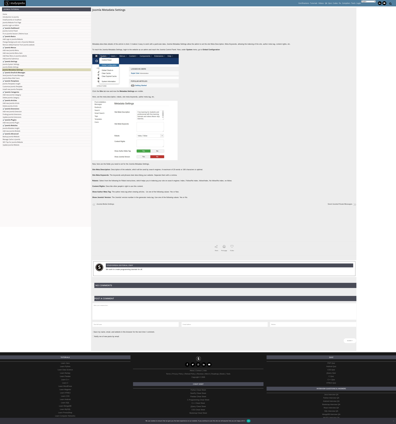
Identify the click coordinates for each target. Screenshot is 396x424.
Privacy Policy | (178, 374)
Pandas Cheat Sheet (198, 397)
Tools (228, 374)
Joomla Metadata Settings (13, 70)
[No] (393, 421)
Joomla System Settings (11, 64)
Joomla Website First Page (12, 22)
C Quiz (331, 376)
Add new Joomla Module (11, 131)
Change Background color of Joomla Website (18, 42)
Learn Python (65, 366)
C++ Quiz (331, 380)
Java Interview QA (331, 395)
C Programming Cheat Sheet (198, 400)
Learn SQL (65, 403)
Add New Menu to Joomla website (15, 56)
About (192, 371)
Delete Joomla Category (11, 98)
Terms (168, 374)
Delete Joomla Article (10, 106)
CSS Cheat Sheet (198, 410)
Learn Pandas (65, 376)
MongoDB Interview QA (331, 414)
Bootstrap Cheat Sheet (198, 413)
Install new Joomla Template (12, 89)
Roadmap (215, 374)
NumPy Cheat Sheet (198, 393)
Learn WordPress (65, 386)
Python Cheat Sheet (198, 390)
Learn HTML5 (65, 393)
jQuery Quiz (331, 373)
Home (5, 14)
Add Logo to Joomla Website (13, 39)
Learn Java (65, 363)
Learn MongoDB (65, 406)
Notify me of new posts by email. (106, 336)
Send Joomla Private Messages (13, 75)
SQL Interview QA (331, 411)
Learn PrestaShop (65, 413)
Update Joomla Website (11, 145)
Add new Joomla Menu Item (12, 53)
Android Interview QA (331, 401)
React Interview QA (331, 408)
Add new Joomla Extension (12, 111)
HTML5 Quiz (331, 383)
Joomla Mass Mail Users (11, 78)
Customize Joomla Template (12, 86)
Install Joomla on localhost (12, 20)
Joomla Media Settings (10, 67)
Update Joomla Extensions (12, 117)
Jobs (205, 371)
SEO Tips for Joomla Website (13, 142)
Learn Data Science (65, 370)
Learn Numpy (65, 373)
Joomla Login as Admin (11, 25)
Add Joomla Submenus (11, 59)
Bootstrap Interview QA (331, 404)
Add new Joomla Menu (11, 50)
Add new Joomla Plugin (11, 123)
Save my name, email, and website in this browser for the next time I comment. (124, 332)
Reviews (200, 374)
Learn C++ (65, 380)
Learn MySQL (65, 409)
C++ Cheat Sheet (198, 403)
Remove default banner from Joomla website (18, 45)
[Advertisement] (45, 168)
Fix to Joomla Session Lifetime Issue (15, 34)
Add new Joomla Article (11, 103)
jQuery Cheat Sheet (198, 406)
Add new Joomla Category (12, 95)
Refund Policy (190, 374)
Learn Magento (65, 390)
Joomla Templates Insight (11, 84)
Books (222, 374)
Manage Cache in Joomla (11, 139)
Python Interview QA (331, 398)
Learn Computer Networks (65, 416)
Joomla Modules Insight (11, 128)
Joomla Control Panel (10, 31)
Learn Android (65, 399)
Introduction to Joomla (11, 17)
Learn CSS (65, 396)
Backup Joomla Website (11, 136)
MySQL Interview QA (331, 418)
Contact (199, 371)
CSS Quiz (331, 370)
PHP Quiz (331, 363)
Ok (248, 421)
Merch (207, 374)
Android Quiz (331, 366)
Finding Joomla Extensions (12, 114)
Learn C (65, 383)
